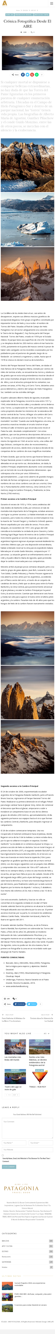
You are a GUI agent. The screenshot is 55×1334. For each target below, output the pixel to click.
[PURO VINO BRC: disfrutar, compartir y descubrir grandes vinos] (7, 1297)
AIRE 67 (15, 1041)
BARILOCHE (5, 1241)
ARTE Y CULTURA (7, 1246)
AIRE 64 (39, 1041)
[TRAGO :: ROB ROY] (39, 1076)
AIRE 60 (9, 15)
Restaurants (6, 1257)
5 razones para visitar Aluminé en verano (31, 1305)
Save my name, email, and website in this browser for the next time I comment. (26, 1159)
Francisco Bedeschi (24, 15)
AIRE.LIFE (50, 1322)
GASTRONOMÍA (6, 1262)
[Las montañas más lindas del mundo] (15, 1046)
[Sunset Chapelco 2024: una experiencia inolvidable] (7, 1286)
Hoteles (4, 1267)
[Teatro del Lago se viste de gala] (15, 1076)
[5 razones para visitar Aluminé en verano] (7, 1308)
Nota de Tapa (41, 15)
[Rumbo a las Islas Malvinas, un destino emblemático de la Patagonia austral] (39, 1046)
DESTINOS (5, 1251)
